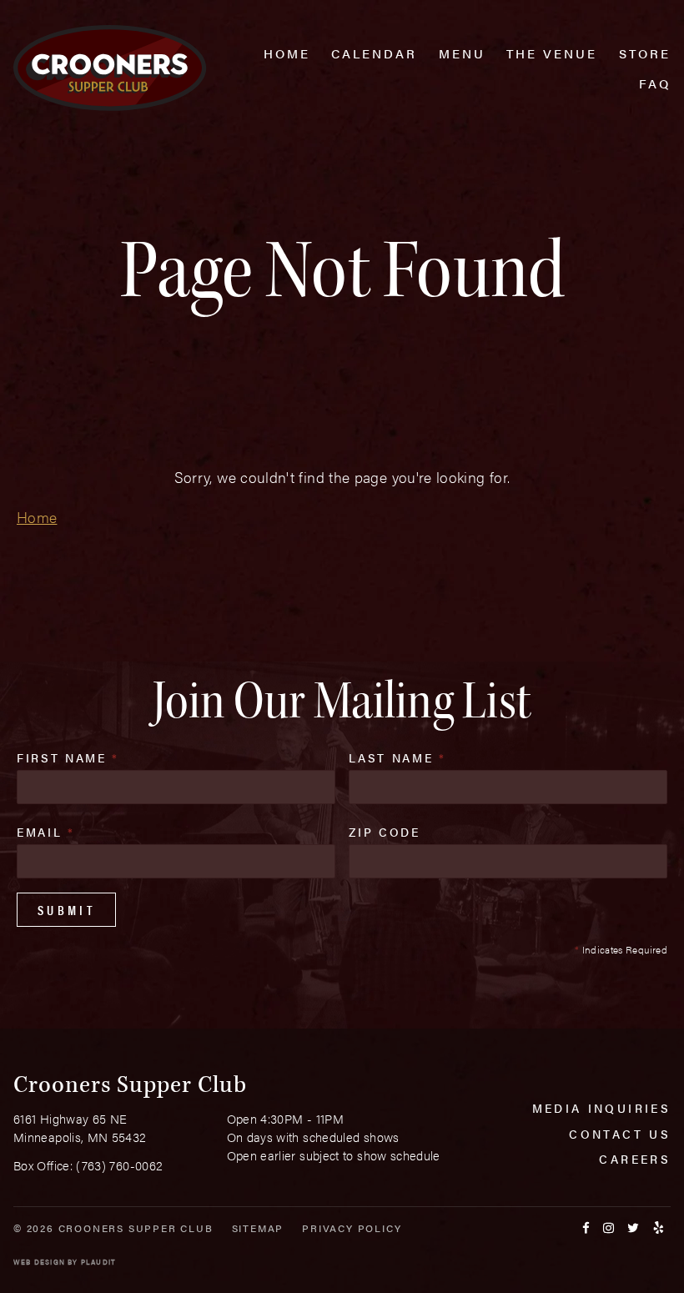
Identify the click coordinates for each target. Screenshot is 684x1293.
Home (37, 516)
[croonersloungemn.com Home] (109, 68)
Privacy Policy (351, 1228)
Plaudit (98, 1261)
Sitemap (258, 1228)
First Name (68, 757)
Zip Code (384, 831)
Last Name (397, 757)
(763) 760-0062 (119, 1165)
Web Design (39, 1261)
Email (46, 831)
